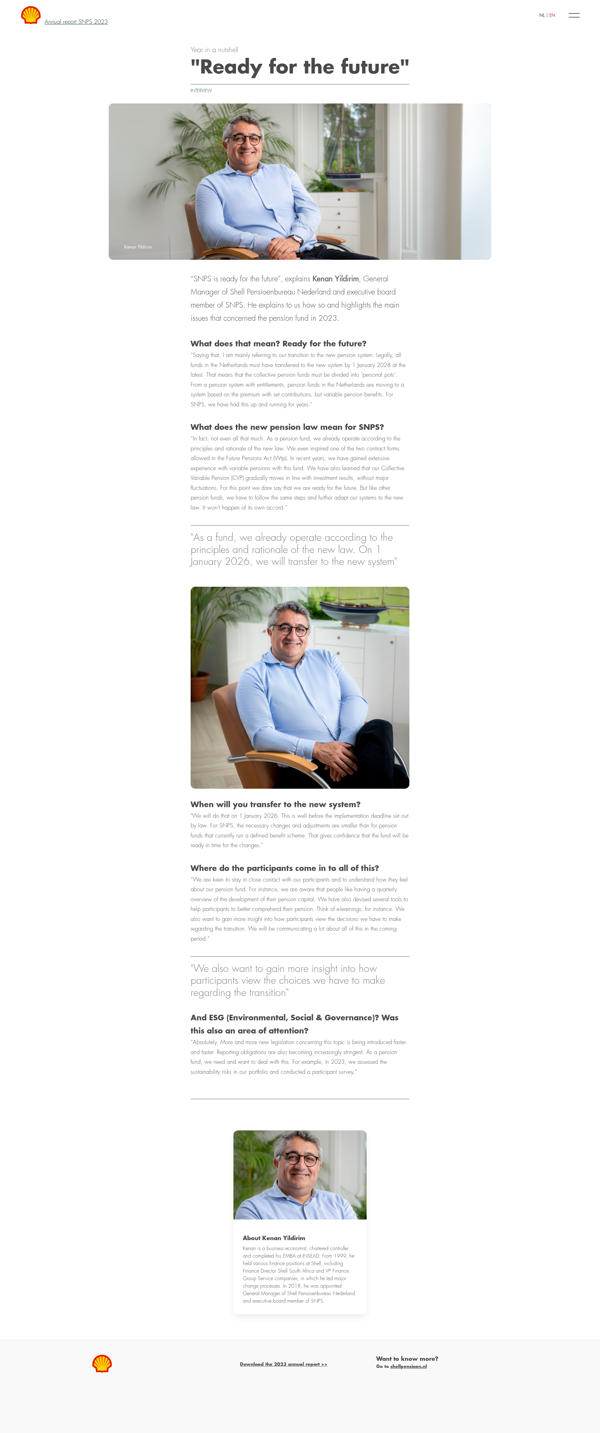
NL (542, 15)
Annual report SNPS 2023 (76, 22)
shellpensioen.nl (408, 1366)
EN (552, 15)
